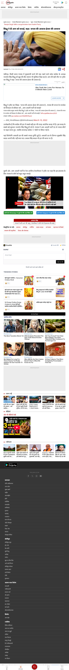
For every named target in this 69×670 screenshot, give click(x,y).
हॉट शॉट (7, 545)
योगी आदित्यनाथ (9, 483)
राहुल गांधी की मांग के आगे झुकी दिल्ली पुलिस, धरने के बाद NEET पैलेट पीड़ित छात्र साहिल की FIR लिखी (21, 406)
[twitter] (32, 476)
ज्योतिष (36, 7)
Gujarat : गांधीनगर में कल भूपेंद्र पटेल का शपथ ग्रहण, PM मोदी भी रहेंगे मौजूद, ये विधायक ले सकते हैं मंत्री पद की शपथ (48, 454)
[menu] (3, 2)
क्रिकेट (30, 7)
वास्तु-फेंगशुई (8, 640)
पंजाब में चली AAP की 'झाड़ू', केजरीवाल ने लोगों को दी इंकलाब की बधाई (34, 223)
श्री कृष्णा (7, 595)
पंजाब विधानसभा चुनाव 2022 (20, 22)
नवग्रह (6, 655)
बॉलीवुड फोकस (8, 566)
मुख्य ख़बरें (7, 489)
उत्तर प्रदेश (7, 486)
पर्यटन (6, 557)
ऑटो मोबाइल (8, 523)
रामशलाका (7, 646)
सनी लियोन (7, 572)
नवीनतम (9, 442)
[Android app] (11, 465)
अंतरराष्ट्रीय (7, 495)
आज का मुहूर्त (8, 631)
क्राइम (6, 525)
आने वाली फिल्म (9, 563)
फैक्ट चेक (7, 529)
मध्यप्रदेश (7, 504)
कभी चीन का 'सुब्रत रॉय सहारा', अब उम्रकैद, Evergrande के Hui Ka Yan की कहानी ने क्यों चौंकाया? (9, 406)
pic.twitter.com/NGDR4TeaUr (22, 116)
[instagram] (40, 476)
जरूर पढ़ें (9, 393)
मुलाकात (7, 578)
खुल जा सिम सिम (9, 560)
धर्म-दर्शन (7, 607)
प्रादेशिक (7, 501)
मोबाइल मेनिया (8, 535)
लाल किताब (8, 637)
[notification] (66, 2)
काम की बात (8, 519)
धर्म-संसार (48, 227)
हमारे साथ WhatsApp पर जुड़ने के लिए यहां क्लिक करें (18, 213)
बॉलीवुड (10, 7)
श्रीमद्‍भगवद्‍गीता (58, 7)
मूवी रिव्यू (7, 551)
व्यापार (6, 532)
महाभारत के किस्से (58, 227)
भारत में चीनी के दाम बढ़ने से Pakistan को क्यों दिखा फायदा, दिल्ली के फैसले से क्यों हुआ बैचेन (48, 406)
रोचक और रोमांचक (23, 231)
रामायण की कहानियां (10, 231)
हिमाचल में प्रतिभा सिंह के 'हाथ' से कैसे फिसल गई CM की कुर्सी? (60, 454)
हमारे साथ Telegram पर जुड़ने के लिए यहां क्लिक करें (50, 213)
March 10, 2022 (40, 120)
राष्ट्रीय (6, 492)
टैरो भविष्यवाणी (9, 643)
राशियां (6, 634)
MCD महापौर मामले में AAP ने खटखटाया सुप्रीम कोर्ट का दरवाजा (9, 454)
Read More (19, 204)
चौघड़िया (7, 649)
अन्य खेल (7, 618)
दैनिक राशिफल (8, 625)
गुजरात (6, 510)
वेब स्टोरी (7, 548)
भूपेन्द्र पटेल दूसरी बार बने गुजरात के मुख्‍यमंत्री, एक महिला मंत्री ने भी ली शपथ (35, 454)
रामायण (7, 598)
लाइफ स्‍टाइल (39, 227)
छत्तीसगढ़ (7, 507)
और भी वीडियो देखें (10, 415)
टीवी (6, 575)
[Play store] (62, 2)
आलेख (6, 554)
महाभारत (7, 601)
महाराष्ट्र (6, 513)
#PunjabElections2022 (49, 113)
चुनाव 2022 (7, 22)
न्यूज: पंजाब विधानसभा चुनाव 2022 (41, 22)
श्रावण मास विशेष (20, 7)
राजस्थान (7, 516)
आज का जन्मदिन (9, 628)
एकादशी (7, 586)
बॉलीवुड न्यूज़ (8, 542)
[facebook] (28, 476)
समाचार (3, 7)
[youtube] (36, 476)
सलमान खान (8, 569)
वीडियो (8, 411)
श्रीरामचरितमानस (46, 7)
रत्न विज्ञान (7, 658)
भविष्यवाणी (8, 589)
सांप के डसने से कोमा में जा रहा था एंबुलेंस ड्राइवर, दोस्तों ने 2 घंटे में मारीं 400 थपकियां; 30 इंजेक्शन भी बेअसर (61, 406)
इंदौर (6, 498)
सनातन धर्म (7, 592)
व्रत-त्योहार (7, 604)
